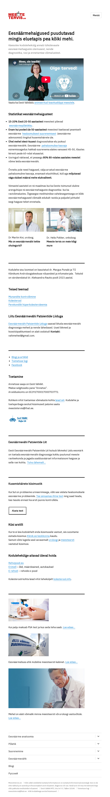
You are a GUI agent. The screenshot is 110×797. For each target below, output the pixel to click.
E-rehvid (13, 570)
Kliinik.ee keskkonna (38, 536)
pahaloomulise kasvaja (54, 145)
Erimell (12, 566)
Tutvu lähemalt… (36, 462)
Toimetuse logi (20, 361)
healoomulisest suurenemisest (39, 133)
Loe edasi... (69, 627)
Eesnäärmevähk (17, 758)
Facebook (17, 365)
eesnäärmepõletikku (20, 125)
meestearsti (67, 539)
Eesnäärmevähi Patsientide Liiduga (27, 323)
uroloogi (53, 539)
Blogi (11, 766)
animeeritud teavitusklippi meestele (54, 102)
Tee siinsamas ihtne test (49, 496)
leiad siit (59, 400)
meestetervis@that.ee (17, 791)
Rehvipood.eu (16, 563)
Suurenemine (15, 751)
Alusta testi (17, 510)
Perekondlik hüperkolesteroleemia (27, 304)
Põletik (12, 743)
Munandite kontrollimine (22, 296)
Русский (13, 773)
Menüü (96, 15)
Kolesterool (14, 300)
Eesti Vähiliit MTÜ (47, 788)
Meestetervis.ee (15, 783)
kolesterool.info (62, 579)
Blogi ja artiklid (20, 357)
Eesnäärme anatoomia (21, 736)
